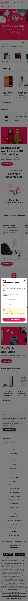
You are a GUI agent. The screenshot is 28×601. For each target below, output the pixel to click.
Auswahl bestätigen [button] (14, 319)
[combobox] (14, 299)
